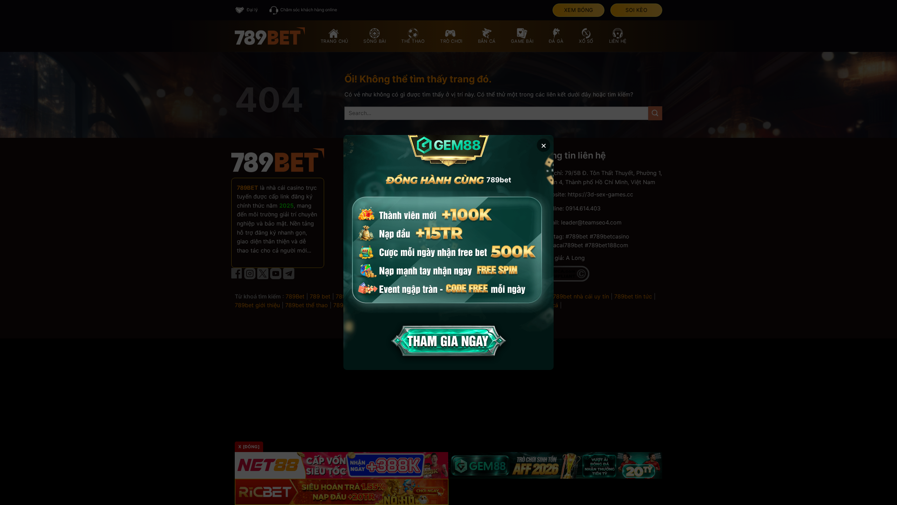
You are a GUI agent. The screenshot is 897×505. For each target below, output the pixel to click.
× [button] (544, 145)
